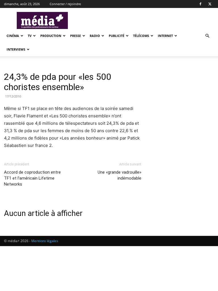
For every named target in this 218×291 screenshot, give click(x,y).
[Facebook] (200, 4)
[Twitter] (210, 4)
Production (50, 36)
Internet (165, 36)
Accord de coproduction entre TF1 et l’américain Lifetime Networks (32, 178)
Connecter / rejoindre (65, 4)
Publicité (116, 36)
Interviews (16, 49)
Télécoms (141, 36)
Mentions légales (44, 240)
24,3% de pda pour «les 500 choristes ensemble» (57, 81)
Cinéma (13, 36)
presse (75, 36)
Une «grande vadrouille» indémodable (119, 175)
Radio (95, 36)
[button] (207, 36)
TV (30, 36)
